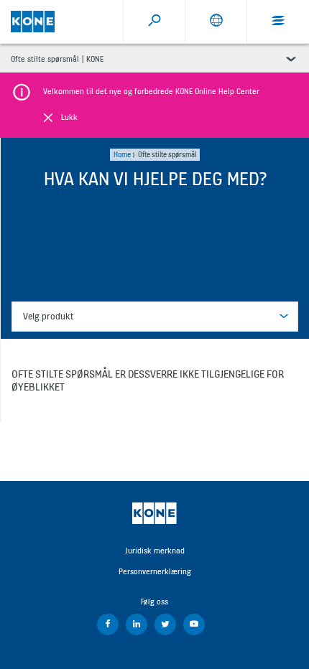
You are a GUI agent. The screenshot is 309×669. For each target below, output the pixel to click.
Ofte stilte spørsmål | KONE (57, 59)
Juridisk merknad (155, 551)
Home (122, 154)
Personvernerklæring (155, 571)
